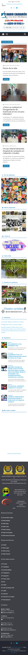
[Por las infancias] (14, 179)
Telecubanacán (6, 599)
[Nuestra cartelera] (14, 308)
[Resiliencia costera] (14, 260)
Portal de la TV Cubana (8, 596)
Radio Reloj (5, 523)
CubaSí (4, 585)
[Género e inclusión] (14, 240)
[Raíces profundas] (14, 211)
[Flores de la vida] (14, 53)
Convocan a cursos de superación (14, 4)
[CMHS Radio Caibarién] (3, 34)
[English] (8, 20)
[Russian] (18, 20)
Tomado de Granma (15, 104)
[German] (12, 20)
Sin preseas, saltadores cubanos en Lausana (12, 322)
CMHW (4, 545)
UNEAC (4, 590)
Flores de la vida (10, 68)
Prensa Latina (6, 579)
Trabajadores (6, 573)
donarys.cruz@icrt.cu (7, 624)
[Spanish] (6, 20)
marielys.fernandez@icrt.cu (9, 630)
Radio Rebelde (6, 520)
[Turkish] (20, 20)
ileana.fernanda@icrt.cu (8, 612)
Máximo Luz (13, 146)
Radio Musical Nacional (9, 535)
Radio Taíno (6, 526)
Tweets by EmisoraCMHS (14, 453)
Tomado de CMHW (15, 65)
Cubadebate (6, 567)
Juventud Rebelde (7, 570)
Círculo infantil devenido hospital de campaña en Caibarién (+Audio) (13, 150)
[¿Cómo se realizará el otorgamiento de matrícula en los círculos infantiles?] (14, 92)
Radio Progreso (6, 529)
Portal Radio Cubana (8, 517)
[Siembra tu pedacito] (14, 286)
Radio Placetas (6, 554)
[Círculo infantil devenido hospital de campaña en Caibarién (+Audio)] (14, 136)
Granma (5, 564)
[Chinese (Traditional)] (22, 20)
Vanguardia (6, 576)
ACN (4, 581)
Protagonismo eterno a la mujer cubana (11, 324)
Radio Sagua (6, 548)
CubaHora (5, 593)
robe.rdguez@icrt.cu (7, 637)
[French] (10, 20)
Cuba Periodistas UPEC (8, 587)
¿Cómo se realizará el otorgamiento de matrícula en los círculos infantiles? (13, 110)
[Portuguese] (16, 20)
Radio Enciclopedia (7, 532)
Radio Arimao (6, 551)
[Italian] (14, 20)
